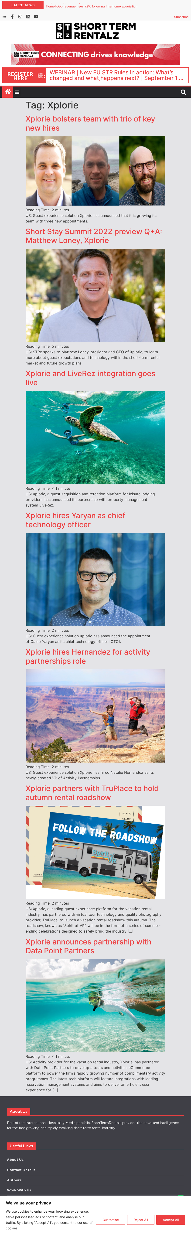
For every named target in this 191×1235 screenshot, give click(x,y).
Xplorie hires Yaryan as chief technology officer (75, 520)
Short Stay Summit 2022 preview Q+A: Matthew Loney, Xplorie (94, 236)
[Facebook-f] (12, 16)
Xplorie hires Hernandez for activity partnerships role (88, 656)
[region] (95, 1215)
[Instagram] (20, 16)
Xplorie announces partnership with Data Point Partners (88, 946)
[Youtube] (36, 16)
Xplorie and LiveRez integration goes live (90, 378)
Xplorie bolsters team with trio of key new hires (90, 123)
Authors (14, 1180)
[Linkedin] (28, 16)
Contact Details (21, 1170)
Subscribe (181, 17)
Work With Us (19, 1190)
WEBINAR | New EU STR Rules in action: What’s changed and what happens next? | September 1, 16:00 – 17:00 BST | (114, 75)
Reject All (141, 1220)
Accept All (171, 1220)
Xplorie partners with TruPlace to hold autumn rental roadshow (92, 793)
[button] (17, 92)
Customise (110, 1220)
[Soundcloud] (4, 16)
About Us (15, 1160)
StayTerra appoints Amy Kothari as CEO (75, 5)
